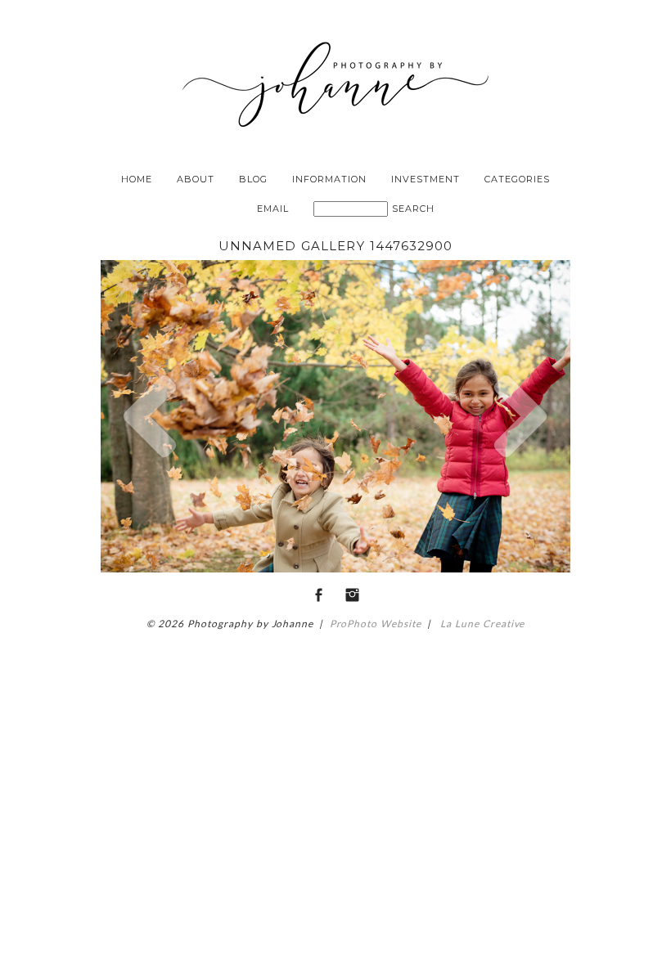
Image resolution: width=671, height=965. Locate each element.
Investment (425, 179)
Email (273, 208)
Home (136, 179)
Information (329, 179)
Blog (253, 179)
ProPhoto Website (375, 623)
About (195, 179)
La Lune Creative (481, 623)
